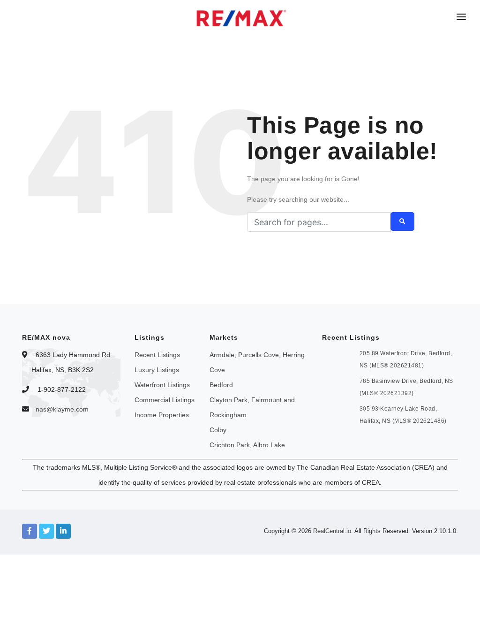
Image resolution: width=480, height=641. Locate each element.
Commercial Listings (165, 400)
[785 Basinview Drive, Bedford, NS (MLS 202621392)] (339, 385)
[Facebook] (29, 531)
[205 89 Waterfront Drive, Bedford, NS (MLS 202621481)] (339, 358)
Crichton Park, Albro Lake (247, 445)
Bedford (221, 385)
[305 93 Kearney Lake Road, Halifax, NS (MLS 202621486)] (339, 413)
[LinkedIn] (63, 531)
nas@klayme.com (62, 409)
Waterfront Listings (162, 385)
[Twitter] (46, 531)
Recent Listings (157, 355)
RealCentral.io (332, 530)
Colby (218, 430)
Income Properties (162, 415)
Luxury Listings (157, 370)
